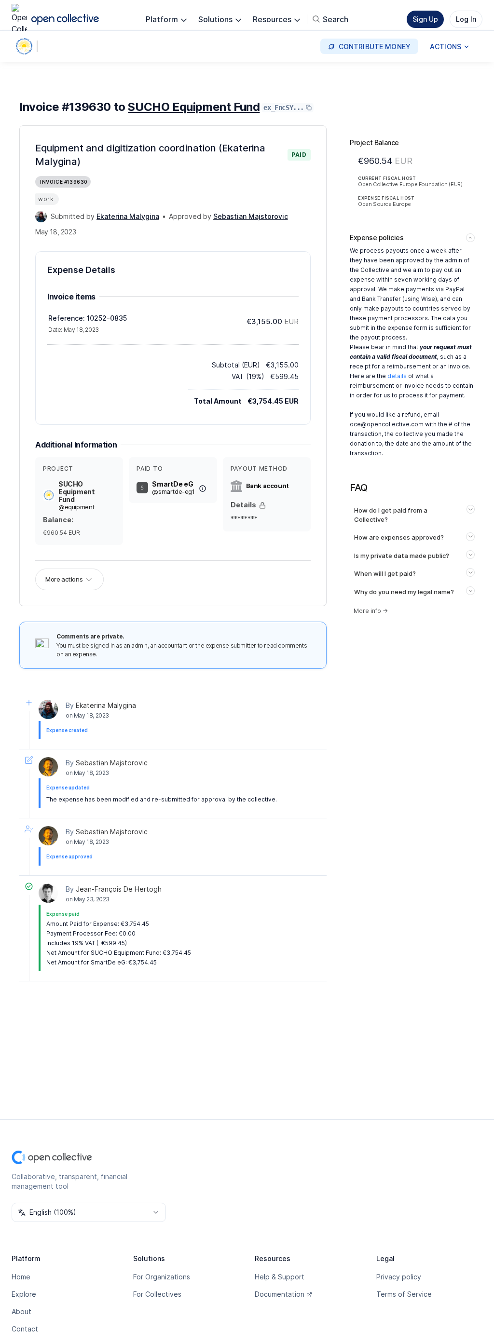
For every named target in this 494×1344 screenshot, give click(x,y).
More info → (371, 610)
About (21, 1311)
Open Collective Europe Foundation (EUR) (410, 184)
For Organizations (161, 1277)
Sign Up (425, 19)
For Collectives (157, 1294)
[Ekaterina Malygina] (41, 216)
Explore (24, 1294)
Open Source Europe (384, 204)
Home (21, 1277)
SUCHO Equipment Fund (194, 107)
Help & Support (279, 1277)
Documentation (279, 1294)
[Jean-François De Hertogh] (48, 893)
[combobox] (89, 1212)
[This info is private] (262, 505)
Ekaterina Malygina (106, 705)
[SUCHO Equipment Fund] (26, 46)
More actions (63, 579)
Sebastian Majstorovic (112, 763)
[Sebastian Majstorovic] (48, 766)
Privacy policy (398, 1277)
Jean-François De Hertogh (119, 889)
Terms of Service (404, 1294)
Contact (25, 1329)
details (397, 376)
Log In (466, 19)
